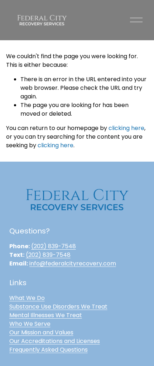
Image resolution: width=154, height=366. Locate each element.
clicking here (126, 128)
